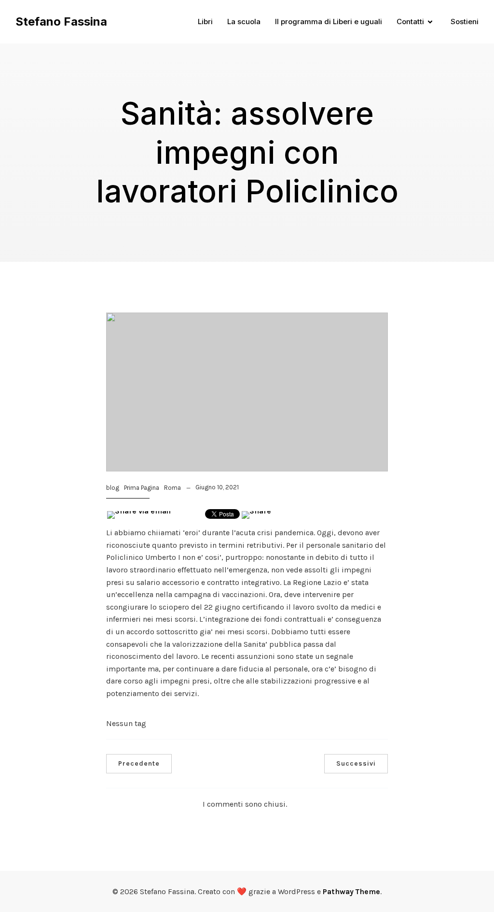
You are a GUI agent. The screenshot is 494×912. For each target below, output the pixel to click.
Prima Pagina (141, 487)
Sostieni (465, 21)
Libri (205, 21)
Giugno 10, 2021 (217, 487)
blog (112, 487)
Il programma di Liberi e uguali (328, 21)
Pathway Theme (351, 891)
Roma (172, 487)
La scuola (244, 21)
